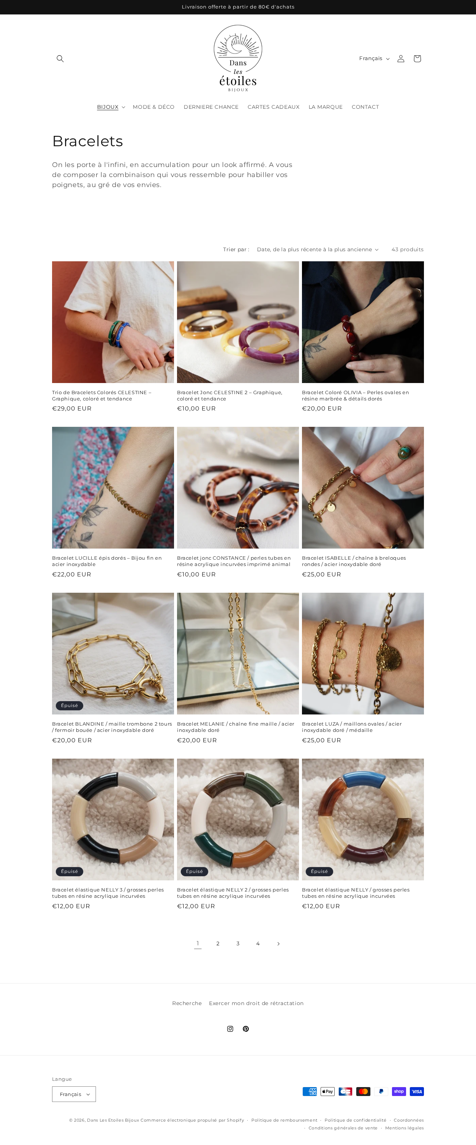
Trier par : (236, 249)
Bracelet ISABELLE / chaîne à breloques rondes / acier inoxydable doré (354, 561)
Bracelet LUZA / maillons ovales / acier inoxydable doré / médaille (352, 727)
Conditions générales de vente (343, 1128)
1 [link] (198, 943)
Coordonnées (409, 1120)
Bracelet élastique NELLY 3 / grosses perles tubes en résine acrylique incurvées (108, 893)
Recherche (187, 1003)
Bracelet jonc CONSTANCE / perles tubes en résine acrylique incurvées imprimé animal (234, 561)
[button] (60, 58)
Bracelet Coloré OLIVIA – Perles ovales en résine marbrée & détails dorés (355, 395)
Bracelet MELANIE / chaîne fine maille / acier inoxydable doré (236, 727)
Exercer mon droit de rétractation (256, 1003)
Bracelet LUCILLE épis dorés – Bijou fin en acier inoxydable (107, 561)
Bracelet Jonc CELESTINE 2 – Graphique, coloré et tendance (230, 395)
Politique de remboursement (284, 1120)
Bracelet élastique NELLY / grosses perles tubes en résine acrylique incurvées (356, 893)
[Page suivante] (278, 944)
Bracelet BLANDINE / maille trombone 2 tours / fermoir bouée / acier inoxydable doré (112, 727)
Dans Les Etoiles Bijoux (113, 1120)
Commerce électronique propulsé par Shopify (192, 1120)
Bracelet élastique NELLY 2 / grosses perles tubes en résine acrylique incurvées (233, 893)
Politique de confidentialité (356, 1120)
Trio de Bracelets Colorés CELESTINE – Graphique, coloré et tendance (101, 395)
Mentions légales (404, 1128)
